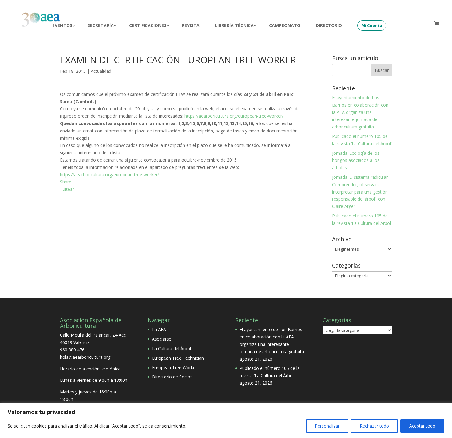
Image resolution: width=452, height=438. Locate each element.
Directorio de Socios (172, 377)
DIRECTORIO (329, 25)
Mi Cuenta (371, 25)
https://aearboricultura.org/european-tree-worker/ (233, 116)
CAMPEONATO (284, 25)
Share (65, 182)
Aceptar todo (422, 426)
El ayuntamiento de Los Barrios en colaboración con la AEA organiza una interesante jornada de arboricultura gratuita (360, 112)
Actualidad (101, 71)
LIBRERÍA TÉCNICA (234, 25)
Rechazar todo (374, 426)
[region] (226, 420)
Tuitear (67, 189)
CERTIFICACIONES (147, 25)
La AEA (159, 329)
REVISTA (191, 25)
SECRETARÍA (101, 25)
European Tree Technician (178, 358)
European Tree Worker (174, 367)
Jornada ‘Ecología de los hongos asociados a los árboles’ (355, 160)
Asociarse (161, 339)
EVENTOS (62, 25)
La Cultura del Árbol (171, 348)
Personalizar (327, 426)
